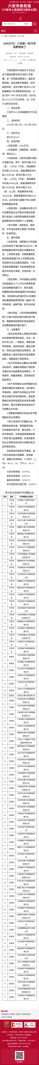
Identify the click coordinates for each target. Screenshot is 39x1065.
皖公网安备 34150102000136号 (20, 1043)
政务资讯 (12, 36)
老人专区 (23, 2)
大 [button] (10, 60)
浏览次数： (11, 53)
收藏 (20, 63)
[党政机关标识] (6, 1024)
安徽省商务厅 (26, 1014)
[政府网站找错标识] (17, 1024)
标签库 (29, 2)
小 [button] (16, 60)
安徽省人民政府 (15, 1014)
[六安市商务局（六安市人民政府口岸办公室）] (19, 8)
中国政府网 (5, 1014)
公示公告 (21, 36)
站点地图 (25, 1046)
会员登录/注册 (14, 2)
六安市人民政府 (6, 1017)
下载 (23, 60)
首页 (3, 31)
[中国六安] (19, 16)
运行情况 (36, 2)
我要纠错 (32, 60)
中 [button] (13, 60)
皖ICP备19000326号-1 (9, 1040)
